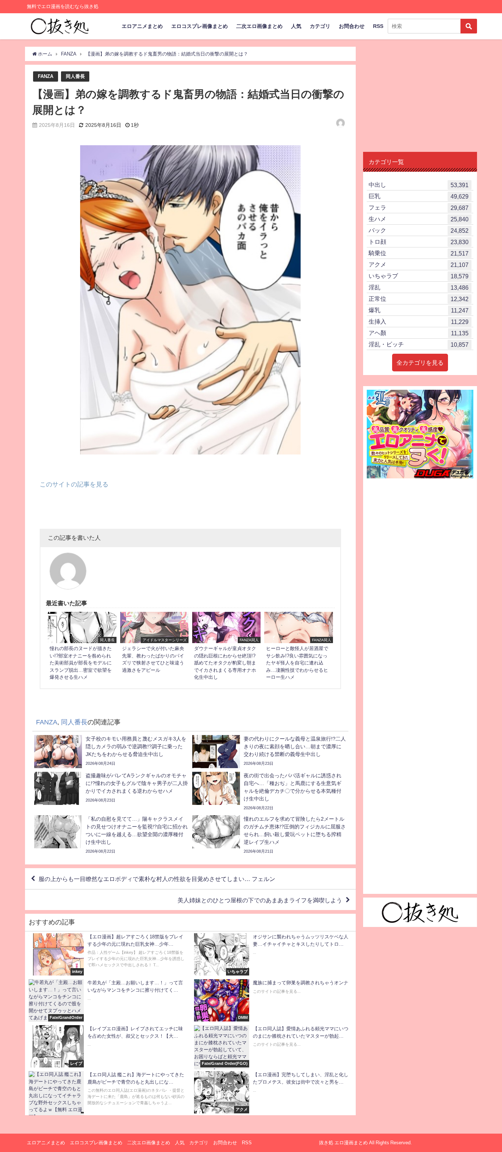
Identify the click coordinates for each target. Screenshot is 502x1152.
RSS (378, 26)
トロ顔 (419, 242)
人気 (296, 26)
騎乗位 (419, 253)
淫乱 (419, 287)
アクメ (419, 264)
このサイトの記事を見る (74, 484)
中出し (419, 185)
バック (419, 230)
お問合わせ (352, 26)
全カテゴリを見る (420, 362)
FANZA (45, 76)
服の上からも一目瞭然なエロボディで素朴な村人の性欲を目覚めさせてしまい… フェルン (157, 879)
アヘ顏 (419, 333)
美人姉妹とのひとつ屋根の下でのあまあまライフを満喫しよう (260, 900)
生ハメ (419, 219)
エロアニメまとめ (142, 26)
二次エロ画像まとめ (259, 26)
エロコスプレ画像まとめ (199, 26)
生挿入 (419, 321)
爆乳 (419, 310)
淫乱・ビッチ (419, 344)
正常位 (419, 299)
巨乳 (419, 196)
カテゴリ (320, 26)
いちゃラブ (419, 276)
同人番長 (75, 76)
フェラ (419, 207)
